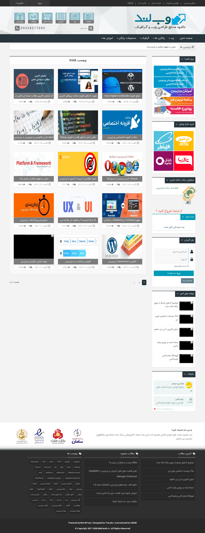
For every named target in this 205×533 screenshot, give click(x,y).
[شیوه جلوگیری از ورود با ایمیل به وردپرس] (78, 164)
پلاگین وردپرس (43, 505)
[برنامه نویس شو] (174, 104)
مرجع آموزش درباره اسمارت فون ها (174, 387)
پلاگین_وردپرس (57, 505)
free (43, 462)
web (40, 473)
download (34, 462)
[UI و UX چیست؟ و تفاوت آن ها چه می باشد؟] (78, 205)
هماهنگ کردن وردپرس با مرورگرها (122, 179)
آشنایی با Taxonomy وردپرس (122, 262)
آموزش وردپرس (66, 483)
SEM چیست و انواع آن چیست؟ (123, 462)
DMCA (130, 3)
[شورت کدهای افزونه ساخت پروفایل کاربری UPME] (78, 81)
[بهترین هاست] (174, 114)
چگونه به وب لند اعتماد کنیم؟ (124, 501)
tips (61, 467)
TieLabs (109, 522)
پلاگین (68, 505)
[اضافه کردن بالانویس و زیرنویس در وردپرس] (34, 122)
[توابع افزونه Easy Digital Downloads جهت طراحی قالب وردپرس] (122, 81)
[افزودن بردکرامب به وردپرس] (78, 247)
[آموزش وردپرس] (174, 96)
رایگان (45, 494)
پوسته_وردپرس (75, 511)
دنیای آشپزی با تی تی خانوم (166, 329)
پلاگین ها (160, 38)
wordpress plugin (54, 478)
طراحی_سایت (34, 494)
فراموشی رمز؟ (187, 280)
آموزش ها (108, 38)
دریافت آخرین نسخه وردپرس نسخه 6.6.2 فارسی (173, 71)
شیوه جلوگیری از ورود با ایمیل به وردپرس (78, 179)
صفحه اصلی (186, 38)
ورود (40, 3)
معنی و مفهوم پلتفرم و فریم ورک (161, 47)
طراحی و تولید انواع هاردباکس (169, 401)
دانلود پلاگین (70, 494)
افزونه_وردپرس (45, 483)
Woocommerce (74, 473)
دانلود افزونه (41, 489)
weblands (60, 473)
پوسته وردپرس (61, 511)
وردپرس (35, 500)
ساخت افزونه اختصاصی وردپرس (122, 137)
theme (38, 467)
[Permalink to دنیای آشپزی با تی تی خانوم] (186, 332)
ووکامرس (77, 505)
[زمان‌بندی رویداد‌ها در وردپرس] (34, 205)
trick (68, 467)
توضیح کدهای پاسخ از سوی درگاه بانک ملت (166, 304)
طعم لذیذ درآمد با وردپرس (169, 188)
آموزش (77, 483)
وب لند (43, 500)
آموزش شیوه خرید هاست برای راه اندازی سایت (116, 493)
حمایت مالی (156, 3)
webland (49, 473)
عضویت (19, 3)
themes (48, 467)
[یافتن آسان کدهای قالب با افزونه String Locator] (78, 122)
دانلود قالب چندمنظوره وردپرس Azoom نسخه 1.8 (115, 485)
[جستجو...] (90, 28)
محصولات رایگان (127, 38)
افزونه (55, 483)
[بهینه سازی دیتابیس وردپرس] (34, 247)
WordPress (39, 478)
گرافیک (145, 38)
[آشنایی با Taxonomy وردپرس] (122, 247)
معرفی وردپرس (189, 3)
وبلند (51, 500)
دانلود (51, 489)
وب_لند (59, 500)
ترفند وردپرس (60, 489)
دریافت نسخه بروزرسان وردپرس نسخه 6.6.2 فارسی (173, 82)
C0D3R (133, 522)
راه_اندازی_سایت (56, 494)
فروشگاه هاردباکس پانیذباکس (170, 357)
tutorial (77, 467)
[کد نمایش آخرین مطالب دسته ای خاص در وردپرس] (34, 81)
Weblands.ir (104, 528)
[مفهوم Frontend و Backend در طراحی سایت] (122, 205)
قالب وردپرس (75, 500)
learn (51, 462)
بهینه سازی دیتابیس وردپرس (34, 262)
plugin (67, 462)
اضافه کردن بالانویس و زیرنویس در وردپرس (33, 137)
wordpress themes (72, 478)
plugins (77, 462)
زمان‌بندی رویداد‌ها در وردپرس (33, 220)
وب (172, 38)
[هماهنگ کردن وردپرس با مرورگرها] (122, 164)
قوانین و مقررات (172, 3)
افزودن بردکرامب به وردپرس (78, 262)
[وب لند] (161, 30)
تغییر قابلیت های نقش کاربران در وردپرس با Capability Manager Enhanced (113, 473)
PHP (59, 462)
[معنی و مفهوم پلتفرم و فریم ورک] (34, 164)
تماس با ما (142, 3)
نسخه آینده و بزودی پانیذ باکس (180, 488)
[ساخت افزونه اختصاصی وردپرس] (122, 122)
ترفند (70, 489)
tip (56, 467)
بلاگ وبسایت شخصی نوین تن (181, 471)
